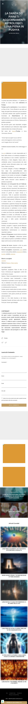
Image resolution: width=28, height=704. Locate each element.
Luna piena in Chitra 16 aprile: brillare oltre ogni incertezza (14, 629)
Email (2, 383)
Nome (2, 376)
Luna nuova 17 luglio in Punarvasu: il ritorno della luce (14, 602)
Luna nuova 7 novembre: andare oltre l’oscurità (14, 682)
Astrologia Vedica (14, 33)
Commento (4, 362)
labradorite (20, 252)
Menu (2, 4)
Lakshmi (3, 261)
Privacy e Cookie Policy (14, 694)
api (4, 153)
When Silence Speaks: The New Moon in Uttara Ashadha (14, 576)
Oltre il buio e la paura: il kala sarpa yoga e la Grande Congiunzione (14, 655)
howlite (3, 254)
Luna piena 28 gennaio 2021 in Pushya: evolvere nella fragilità (14, 549)
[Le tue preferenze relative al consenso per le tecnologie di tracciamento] (2, 701)
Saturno (9, 263)
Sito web (3, 390)
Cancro (14, 131)
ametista (13, 254)
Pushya (6, 338)
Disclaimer (19, 693)
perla (21, 250)
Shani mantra (14, 263)
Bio (7, 693)
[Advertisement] (14, 62)
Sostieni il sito (12, 693)
